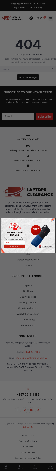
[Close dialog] (53, 219)
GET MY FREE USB (15, 246)
